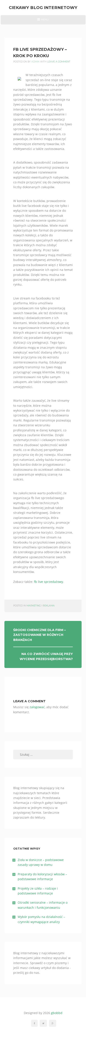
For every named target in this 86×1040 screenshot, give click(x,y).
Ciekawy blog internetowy (43, 7)
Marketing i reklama (40, 605)
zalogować (37, 707)
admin (35, 61)
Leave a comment (58, 61)
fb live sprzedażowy (48, 582)
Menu (43, 21)
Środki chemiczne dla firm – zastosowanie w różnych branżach (39, 635)
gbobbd (56, 1013)
